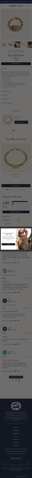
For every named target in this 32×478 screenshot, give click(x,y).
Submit (8, 244)
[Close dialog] (30, 229)
